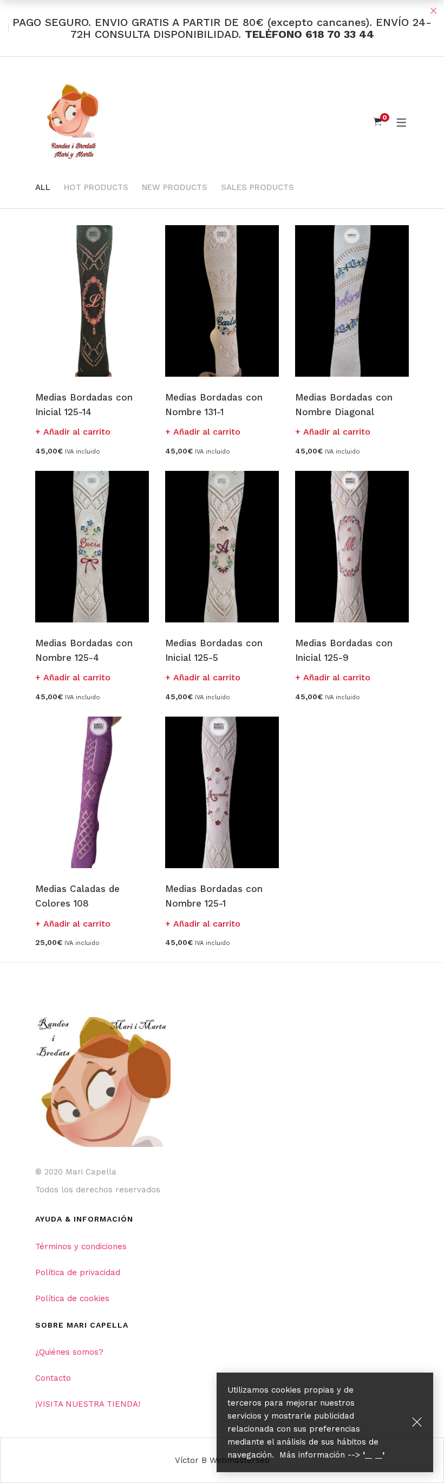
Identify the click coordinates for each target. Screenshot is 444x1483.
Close (433, 11)
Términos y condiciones (81, 1246)
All (42, 187)
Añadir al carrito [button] (76, 431)
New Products (174, 187)
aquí (373, 1455)
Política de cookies (72, 1298)
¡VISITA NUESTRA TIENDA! (87, 1404)
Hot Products (96, 187)
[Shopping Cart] (378, 122)
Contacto (53, 1378)
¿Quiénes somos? (69, 1352)
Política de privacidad (77, 1272)
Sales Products (257, 187)
